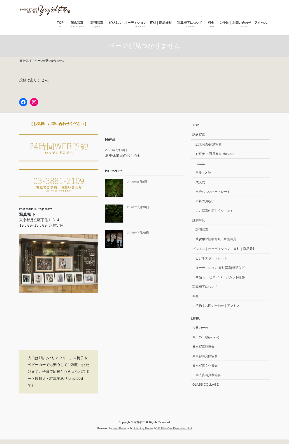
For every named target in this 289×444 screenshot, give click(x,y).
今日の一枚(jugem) (205, 337)
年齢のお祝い (205, 201)
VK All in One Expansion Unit (174, 428)
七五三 (200, 163)
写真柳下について (205, 286)
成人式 (200, 182)
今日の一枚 (200, 327)
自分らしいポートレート (213, 191)
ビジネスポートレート (211, 258)
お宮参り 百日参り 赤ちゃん (215, 154)
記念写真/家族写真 (209, 144)
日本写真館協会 (203, 346)
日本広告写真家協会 (206, 375)
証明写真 (198, 220)
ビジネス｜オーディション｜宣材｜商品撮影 (224, 249)
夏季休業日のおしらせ (123, 155)
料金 (195, 296)
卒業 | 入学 (203, 173)
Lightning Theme (143, 428)
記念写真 (198, 134)
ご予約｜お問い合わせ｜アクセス (216, 305)
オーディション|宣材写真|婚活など (220, 267)
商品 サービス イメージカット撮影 (220, 277)
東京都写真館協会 (205, 356)
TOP (195, 125)
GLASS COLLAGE (205, 384)
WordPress (119, 428)
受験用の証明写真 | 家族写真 (216, 239)
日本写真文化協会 (205, 365)
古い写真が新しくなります (214, 210)
